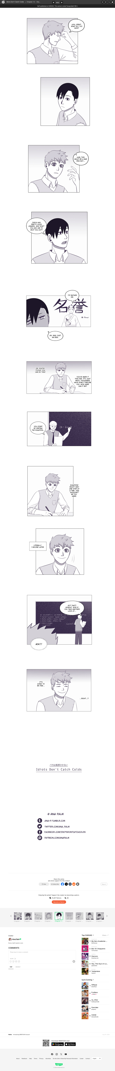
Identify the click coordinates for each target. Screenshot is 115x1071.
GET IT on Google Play (57, 1044)
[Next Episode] (61, 2)
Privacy (41, 1058)
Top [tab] (11, 967)
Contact (88, 1058)
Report (104, 884)
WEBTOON (3, 2)
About (18, 1058)
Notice (10, 1034)
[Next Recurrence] (107, 916)
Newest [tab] (18, 967)
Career (81, 1058)
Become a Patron (58, 902)
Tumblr (70, 884)
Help (30, 1058)
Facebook (105, 2)
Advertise (48, 1058)
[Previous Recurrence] (11, 916)
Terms (35, 1058)
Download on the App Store (70, 1044)
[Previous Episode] (53, 2)
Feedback (24, 1058)
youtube (66, 1054)
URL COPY (112, 2)
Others (104, 935)
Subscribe (102, 2)
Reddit (73, 884)
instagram (56, 1054)
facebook (52, 1054)
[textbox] (42, 953)
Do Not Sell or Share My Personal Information (65, 1058)
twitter (61, 1054)
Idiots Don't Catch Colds (15, 2)
